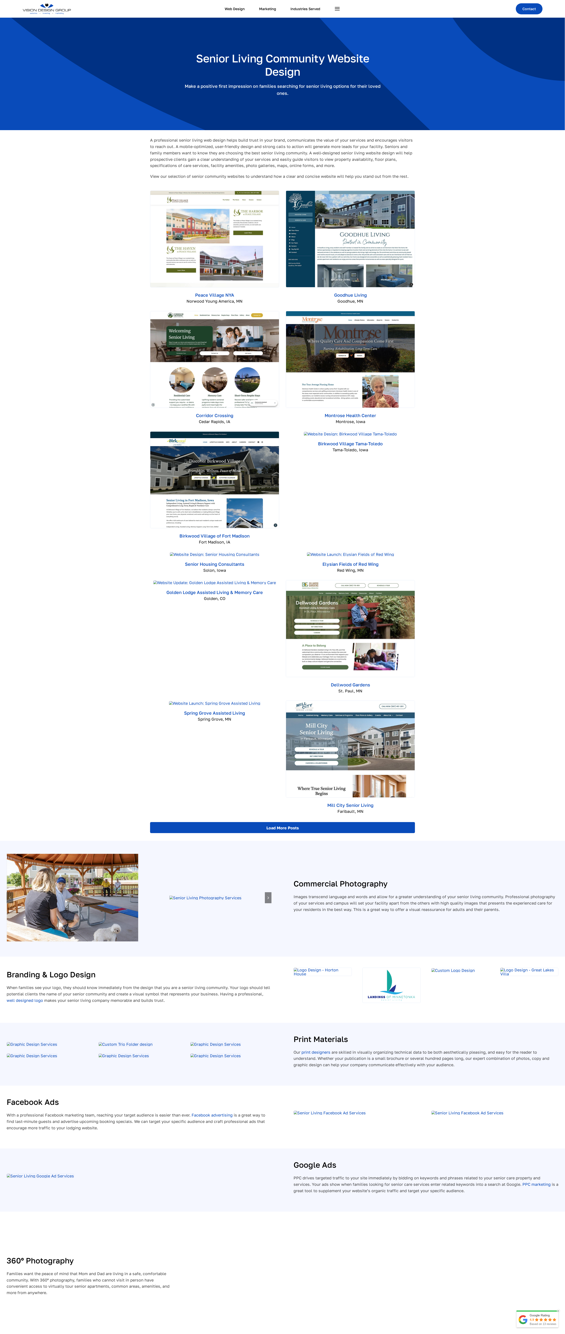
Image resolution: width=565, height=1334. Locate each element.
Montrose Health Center (350, 415)
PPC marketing (536, 1184)
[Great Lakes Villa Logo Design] (529, 969)
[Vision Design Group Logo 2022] (47, 5)
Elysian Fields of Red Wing (350, 564)
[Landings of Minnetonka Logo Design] (391, 969)
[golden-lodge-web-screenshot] (214, 582)
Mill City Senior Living (350, 805)
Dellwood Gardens (350, 684)
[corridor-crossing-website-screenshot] (214, 313)
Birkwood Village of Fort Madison (214, 535)
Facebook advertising (212, 1115)
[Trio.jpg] (126, 1044)
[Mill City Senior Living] (350, 702)
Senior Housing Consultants (214, 564)
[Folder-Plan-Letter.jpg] (32, 1055)
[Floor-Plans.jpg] (215, 1044)
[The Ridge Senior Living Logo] (453, 970)
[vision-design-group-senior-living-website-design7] (72, 897)
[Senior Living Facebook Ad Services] (330, 1112)
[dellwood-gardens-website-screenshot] (350, 582)
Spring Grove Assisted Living (214, 713)
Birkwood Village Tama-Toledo (350, 443)
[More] (337, 8)
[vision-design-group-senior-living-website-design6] (205, 898)
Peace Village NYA (214, 295)
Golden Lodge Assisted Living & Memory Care (214, 592)
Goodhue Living (350, 295)
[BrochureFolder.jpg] (32, 1044)
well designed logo (25, 1000)
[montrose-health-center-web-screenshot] (350, 313)
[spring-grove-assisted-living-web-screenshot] (214, 703)
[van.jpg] (124, 1055)
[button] (10, 897)
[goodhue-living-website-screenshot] (350, 192)
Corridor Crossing (214, 415)
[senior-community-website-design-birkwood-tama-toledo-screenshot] (350, 433)
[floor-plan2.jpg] (215, 1055)
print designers (315, 1052)
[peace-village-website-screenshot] (214, 192)
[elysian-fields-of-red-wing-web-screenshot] (350, 554)
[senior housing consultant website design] (214, 554)
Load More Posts (282, 827)
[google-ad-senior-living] (40, 1175)
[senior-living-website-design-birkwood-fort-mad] (214, 433)
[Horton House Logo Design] (323, 969)
